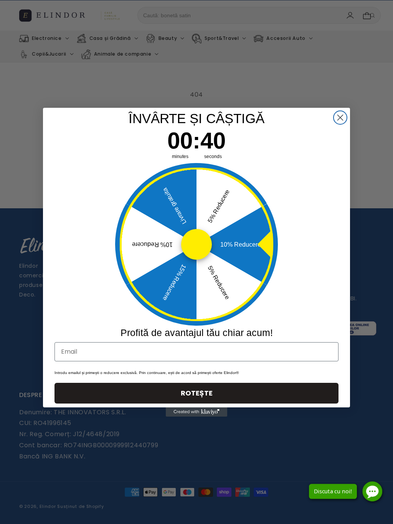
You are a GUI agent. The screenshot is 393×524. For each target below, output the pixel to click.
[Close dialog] (340, 117)
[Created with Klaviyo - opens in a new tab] (196, 412)
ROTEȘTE (197, 393)
